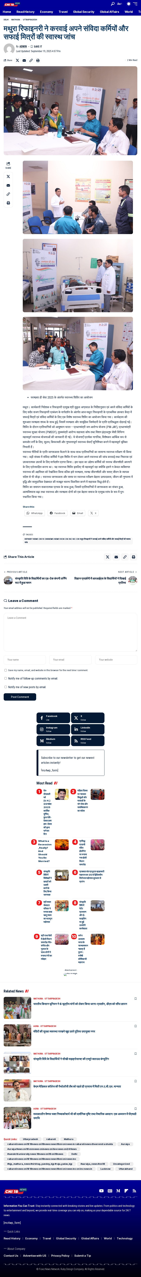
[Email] (24, 60)
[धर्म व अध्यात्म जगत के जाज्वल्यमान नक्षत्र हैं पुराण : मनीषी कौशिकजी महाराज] (97, 939)
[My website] (12, 3)
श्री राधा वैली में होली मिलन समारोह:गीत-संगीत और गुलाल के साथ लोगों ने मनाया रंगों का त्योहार (46, 947)
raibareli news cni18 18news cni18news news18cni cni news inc (41, 1159)
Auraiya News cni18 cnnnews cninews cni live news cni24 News (42, 1149)
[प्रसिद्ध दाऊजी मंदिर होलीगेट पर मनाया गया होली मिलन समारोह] (97, 844)
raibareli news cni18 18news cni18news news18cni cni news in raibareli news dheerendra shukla (60, 1144)
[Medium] (53, 740)
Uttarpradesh (30, 20)
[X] (88, 718)
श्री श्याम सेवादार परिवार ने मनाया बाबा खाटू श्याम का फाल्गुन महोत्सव (48, 911)
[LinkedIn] (88, 729)
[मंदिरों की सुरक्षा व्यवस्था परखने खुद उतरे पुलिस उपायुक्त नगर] (17, 1035)
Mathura (15, 20)
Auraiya (125, 1144)
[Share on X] (17, 60)
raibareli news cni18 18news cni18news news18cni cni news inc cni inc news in (49, 1168)
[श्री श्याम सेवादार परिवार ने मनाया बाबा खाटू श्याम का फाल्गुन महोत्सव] (62, 905)
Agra (36, 1026)
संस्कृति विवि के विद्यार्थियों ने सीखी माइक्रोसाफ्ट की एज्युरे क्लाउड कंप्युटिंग (71, 1059)
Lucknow (105, 1168)
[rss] (88, 740)
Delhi (6, 20)
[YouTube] (101, 1190)
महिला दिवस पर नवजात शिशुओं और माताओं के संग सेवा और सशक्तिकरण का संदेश (82, 800)
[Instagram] (53, 729)
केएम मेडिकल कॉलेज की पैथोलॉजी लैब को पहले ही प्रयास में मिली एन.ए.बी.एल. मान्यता (77, 1086)
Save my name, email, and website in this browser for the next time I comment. (48, 670)
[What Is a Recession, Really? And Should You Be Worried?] (62, 844)
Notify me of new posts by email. (27, 687)
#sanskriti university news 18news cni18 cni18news (35, 1154)
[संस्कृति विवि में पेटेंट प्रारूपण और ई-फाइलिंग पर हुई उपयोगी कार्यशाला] (97, 905)
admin (23, 46)
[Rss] (134, 1190)
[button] (112, 4)
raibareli (51, 1139)
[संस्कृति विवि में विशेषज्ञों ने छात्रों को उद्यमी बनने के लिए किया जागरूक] (62, 875)
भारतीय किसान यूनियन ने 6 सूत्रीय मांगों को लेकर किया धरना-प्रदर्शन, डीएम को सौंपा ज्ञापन (80, 1004)
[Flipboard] (126, 1190)
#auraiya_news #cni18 (93, 1164)
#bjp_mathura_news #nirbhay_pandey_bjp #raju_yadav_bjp (39, 1164)
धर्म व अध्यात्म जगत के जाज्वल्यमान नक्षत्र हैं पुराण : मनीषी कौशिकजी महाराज (83, 949)
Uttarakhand (126, 1168)
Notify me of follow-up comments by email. (33, 678)
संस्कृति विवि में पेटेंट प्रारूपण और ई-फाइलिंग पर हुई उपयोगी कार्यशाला (83, 915)
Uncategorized (121, 1164)
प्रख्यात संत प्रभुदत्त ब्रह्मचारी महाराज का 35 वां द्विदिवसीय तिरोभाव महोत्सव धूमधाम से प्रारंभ (91, 876)
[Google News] (110, 1190)
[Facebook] (53, 718)
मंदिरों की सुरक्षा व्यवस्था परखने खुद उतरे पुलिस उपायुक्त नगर (64, 1031)
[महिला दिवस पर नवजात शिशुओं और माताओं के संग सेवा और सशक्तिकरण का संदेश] (97, 794)
